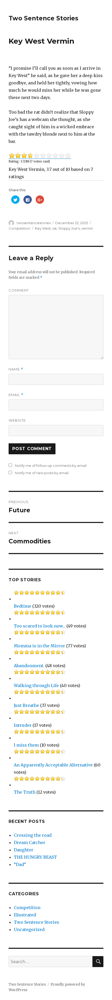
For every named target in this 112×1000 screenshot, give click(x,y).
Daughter (23, 849)
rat (54, 228)
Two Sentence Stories (43, 18)
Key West (43, 228)
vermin (87, 228)
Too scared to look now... (39, 626)
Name (16, 369)
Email (16, 395)
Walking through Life (36, 685)
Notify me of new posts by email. (42, 473)
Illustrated (25, 914)
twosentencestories (34, 223)
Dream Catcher (29, 842)
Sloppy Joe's (69, 228)
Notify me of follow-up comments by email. (51, 465)
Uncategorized (29, 929)
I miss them (26, 745)
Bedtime (22, 606)
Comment (19, 290)
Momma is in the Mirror (39, 645)
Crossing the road (33, 835)
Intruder (23, 725)
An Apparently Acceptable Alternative (53, 765)
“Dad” (20, 864)
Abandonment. (29, 665)
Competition (19, 228)
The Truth (24, 792)
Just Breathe (26, 705)
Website (17, 420)
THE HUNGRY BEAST (35, 857)
